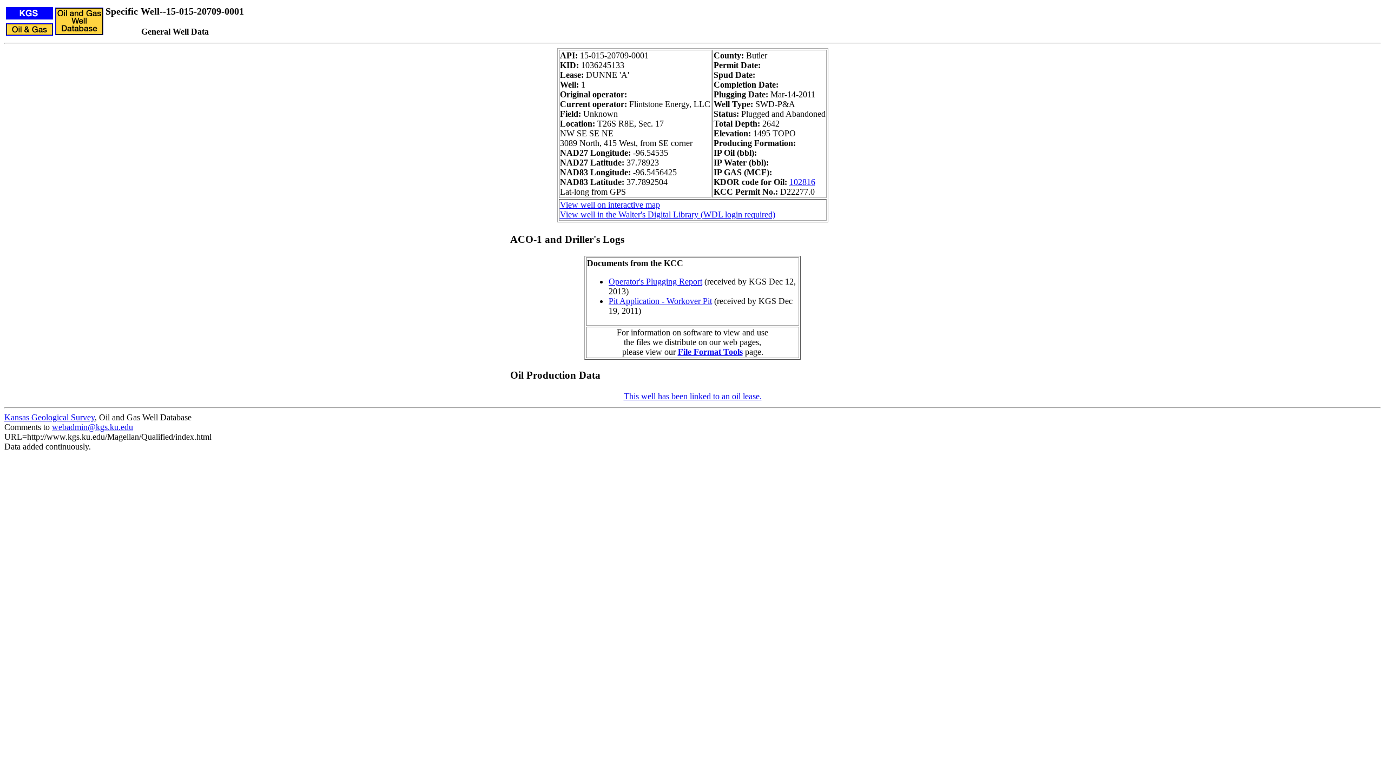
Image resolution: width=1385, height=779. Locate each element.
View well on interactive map (610, 204)
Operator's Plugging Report (655, 281)
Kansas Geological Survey (49, 417)
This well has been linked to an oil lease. (693, 396)
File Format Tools (710, 352)
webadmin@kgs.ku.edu (92, 427)
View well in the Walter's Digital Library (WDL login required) (667, 214)
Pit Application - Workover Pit (660, 301)
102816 (802, 182)
